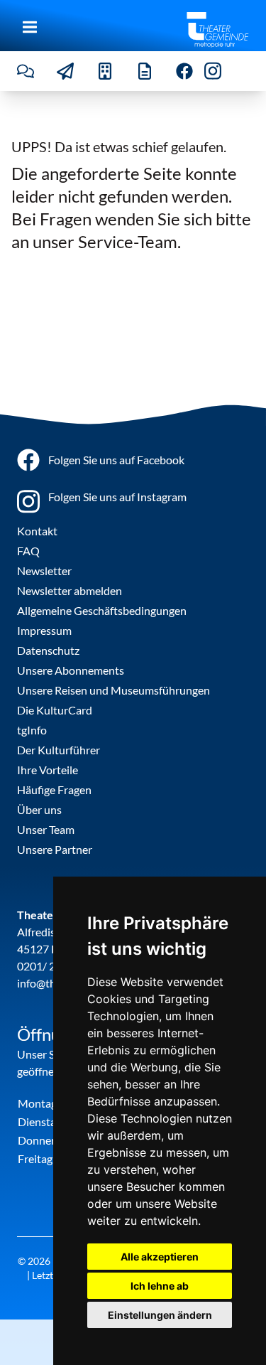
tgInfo (32, 730)
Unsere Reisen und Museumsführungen (113, 690)
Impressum (44, 630)
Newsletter (44, 570)
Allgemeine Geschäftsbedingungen (102, 610)
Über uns (39, 809)
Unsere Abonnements (70, 670)
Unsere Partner (54, 849)
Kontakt (37, 530)
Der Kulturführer (58, 749)
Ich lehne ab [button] (160, 1286)
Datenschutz (48, 650)
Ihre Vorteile (47, 769)
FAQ (28, 550)
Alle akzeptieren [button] (160, 1257)
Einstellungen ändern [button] (160, 1315)
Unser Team (45, 829)
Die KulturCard (54, 710)
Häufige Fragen (54, 789)
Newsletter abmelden (69, 590)
